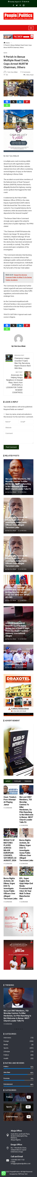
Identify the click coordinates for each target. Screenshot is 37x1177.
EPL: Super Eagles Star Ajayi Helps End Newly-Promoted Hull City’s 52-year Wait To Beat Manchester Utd (26, 888)
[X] (13, 101)
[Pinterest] (27, 101)
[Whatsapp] (7, 105)
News (5, 53)
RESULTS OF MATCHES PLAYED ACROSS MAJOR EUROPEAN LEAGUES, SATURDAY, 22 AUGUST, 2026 (10, 850)
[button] (14, 1029)
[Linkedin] (20, 101)
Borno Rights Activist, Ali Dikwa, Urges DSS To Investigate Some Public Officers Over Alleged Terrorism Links (16, 522)
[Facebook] (7, 101)
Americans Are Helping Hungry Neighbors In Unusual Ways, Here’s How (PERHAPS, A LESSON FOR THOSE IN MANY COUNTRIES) (14, 382)
